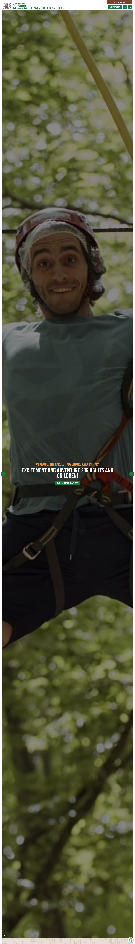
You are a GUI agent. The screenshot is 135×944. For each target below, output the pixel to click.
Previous (3, 474)
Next (131, 474)
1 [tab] (5, 936)
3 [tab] (9, 936)
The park (33, 8)
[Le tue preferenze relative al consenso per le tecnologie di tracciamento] (131, 940)
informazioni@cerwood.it (123, 2)
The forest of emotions (67, 483)
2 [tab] (7, 936)
